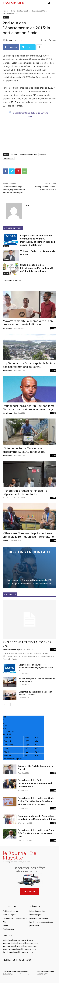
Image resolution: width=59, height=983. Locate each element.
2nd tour (14, 154)
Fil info (12, 11)
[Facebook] (5, 171)
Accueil (5, 11)
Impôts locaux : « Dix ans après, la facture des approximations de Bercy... (29, 365)
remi (10, 40)
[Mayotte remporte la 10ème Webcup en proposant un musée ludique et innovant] (29, 304)
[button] (49, 3)
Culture (6, 260)
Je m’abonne (34, 925)
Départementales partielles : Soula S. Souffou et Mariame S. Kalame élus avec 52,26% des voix (36, 801)
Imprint (5, 925)
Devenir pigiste (36, 915)
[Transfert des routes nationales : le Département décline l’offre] (29, 474)
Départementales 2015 (28, 154)
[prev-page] (4, 704)
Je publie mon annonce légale (41, 922)
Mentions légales (9, 915)
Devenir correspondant (39, 918)
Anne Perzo (7, 328)
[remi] (4, 40)
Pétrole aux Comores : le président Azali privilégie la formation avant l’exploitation (29, 535)
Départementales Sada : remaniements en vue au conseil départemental (35, 783)
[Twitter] (12, 171)
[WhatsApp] (24, 171)
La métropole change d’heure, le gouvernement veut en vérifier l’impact (14, 189)
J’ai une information (37, 911)
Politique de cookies (11, 911)
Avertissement (8, 929)
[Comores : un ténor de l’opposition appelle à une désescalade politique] (9, 820)
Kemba (5, 540)
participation (8, 158)
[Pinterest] (18, 171)
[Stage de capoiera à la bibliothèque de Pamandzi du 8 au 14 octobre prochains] (11, 269)
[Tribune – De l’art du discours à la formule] (11, 255)
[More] (39, 47)
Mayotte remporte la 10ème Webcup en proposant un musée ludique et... (28, 322)
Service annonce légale (12, 649)
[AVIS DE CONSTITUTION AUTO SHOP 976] (29, 619)
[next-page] (9, 704)
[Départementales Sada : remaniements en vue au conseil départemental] (9, 784)
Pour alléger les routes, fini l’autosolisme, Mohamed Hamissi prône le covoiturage (29, 407)
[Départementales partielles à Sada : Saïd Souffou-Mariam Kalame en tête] (9, 834)
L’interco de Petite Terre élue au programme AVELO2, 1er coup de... (24, 450)
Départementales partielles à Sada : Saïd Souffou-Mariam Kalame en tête (36, 833)
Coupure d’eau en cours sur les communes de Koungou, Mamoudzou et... (36, 667)
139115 (53, 328)
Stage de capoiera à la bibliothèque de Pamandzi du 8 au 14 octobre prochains (36, 268)
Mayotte (43, 154)
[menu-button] (55, 3)
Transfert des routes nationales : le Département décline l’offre (25, 492)
